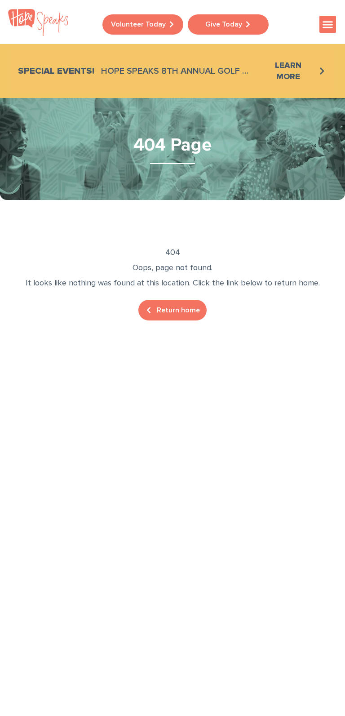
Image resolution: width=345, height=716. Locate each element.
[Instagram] (45, 582)
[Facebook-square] (18, 582)
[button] (327, 24)
